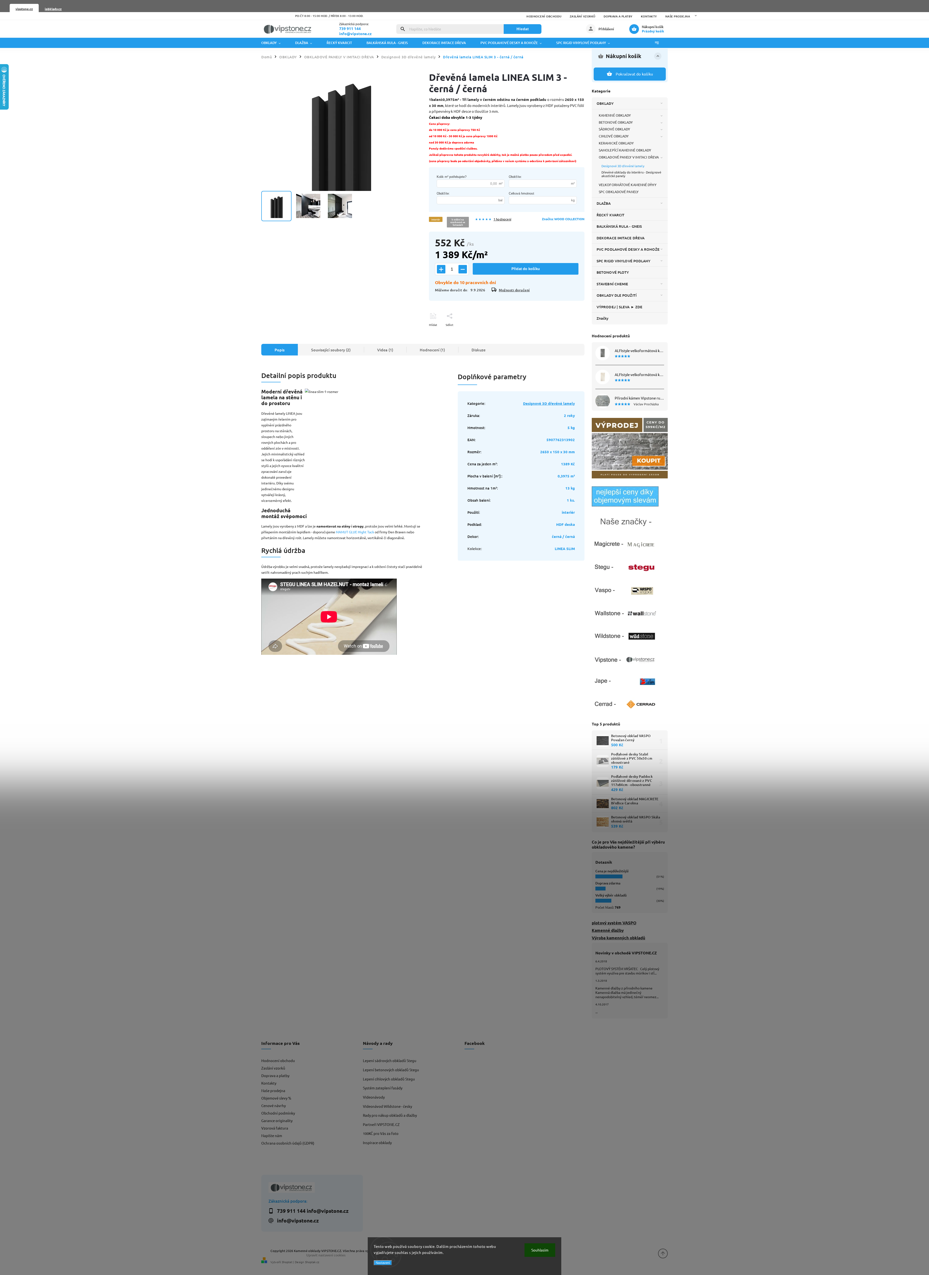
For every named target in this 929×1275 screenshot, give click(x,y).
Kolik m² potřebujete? (451, 177)
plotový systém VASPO (614, 922)
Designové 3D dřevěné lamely (622, 166)
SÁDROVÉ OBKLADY (614, 129)
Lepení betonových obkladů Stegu (391, 1069)
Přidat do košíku (525, 269)
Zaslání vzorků (582, 16)
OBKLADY (605, 103)
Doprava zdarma (607, 883)
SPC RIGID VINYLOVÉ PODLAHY (624, 260)
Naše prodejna (677, 16)
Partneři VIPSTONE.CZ (381, 1124)
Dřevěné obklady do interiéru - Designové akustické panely (631, 174)
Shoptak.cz (312, 1262)
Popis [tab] (280, 349)
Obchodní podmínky (278, 1113)
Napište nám (271, 1135)
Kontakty (649, 16)
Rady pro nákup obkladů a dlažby (390, 1115)
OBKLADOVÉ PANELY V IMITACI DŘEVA (629, 157)
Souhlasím (539, 1250)
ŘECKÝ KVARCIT (610, 214)
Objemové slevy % (276, 1098)
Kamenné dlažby (608, 930)
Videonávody (374, 1097)
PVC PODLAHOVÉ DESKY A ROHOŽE (628, 249)
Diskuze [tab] (479, 349)
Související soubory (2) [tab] (331, 349)
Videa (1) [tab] (385, 349)
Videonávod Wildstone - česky (387, 1106)
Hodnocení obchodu (544, 16)
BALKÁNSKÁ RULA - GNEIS (619, 226)
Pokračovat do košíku (634, 73)
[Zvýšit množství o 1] (441, 269)
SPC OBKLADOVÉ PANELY (618, 191)
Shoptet (287, 1262)
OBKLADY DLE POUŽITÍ (617, 295)
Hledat (523, 29)
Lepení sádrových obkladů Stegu (389, 1060)
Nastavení (383, 1263)
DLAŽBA (604, 203)
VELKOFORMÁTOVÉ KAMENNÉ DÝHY (627, 184)
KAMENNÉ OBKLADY (615, 115)
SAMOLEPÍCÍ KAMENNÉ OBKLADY (625, 150)
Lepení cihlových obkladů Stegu (389, 1079)
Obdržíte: (515, 177)
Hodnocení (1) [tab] (432, 349)
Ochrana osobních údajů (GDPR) (287, 1143)
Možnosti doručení (514, 290)
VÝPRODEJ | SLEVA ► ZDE (619, 306)
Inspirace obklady (377, 1142)
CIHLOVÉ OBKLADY (614, 136)
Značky (603, 318)
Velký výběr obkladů (611, 895)
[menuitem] (274, 43)
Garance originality (276, 1120)
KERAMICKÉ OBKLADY (616, 143)
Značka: (563, 219)
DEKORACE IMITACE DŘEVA (620, 237)
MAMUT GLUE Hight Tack (355, 532)
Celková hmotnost (521, 193)
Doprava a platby (618, 16)
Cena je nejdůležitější (612, 871)
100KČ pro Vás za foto (380, 1133)
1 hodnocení (502, 219)
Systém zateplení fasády (382, 1088)
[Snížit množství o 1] (462, 269)
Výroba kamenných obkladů (618, 937)
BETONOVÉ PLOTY (613, 272)
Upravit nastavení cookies (325, 1255)
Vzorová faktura (274, 1128)
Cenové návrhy (273, 1105)
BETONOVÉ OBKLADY (616, 122)
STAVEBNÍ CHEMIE (612, 283)
